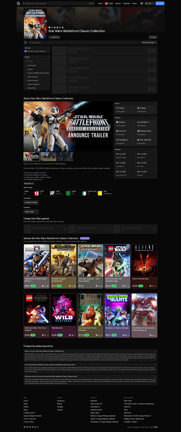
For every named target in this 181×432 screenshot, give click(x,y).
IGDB (151, 427)
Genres (117, 103)
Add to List (55, 37)
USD (149, 3)
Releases (118, 149)
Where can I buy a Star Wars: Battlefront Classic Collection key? (44, 351)
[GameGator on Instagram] (24, 427)
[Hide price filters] (25, 42)
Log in (161, 3)
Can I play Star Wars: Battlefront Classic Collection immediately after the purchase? (50, 364)
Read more (27, 183)
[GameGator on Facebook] (27, 427)
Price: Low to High (148, 42)
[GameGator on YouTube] (30, 427)
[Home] (18, 3)
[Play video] (68, 126)
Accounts (27, 48)
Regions (27, 57)
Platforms (118, 117)
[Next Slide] (109, 126)
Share (154, 37)
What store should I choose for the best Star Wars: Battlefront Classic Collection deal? (51, 376)
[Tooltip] (45, 51)
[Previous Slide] (27, 126)
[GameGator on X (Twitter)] (32, 427)
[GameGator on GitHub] (38, 427)
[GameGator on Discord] (142, 3)
